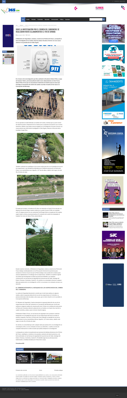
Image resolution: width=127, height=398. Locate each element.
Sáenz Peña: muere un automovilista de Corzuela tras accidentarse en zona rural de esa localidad (116, 214)
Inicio (23, 19)
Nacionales (47, 19)
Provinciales (40, 19)
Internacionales (54, 19)
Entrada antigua (58, 370)
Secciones (67, 19)
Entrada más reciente (21, 370)
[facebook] (112, 1)
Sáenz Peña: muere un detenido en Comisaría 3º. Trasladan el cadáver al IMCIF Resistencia (116, 223)
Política (61, 19)
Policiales (33, 19)
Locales (27, 19)
